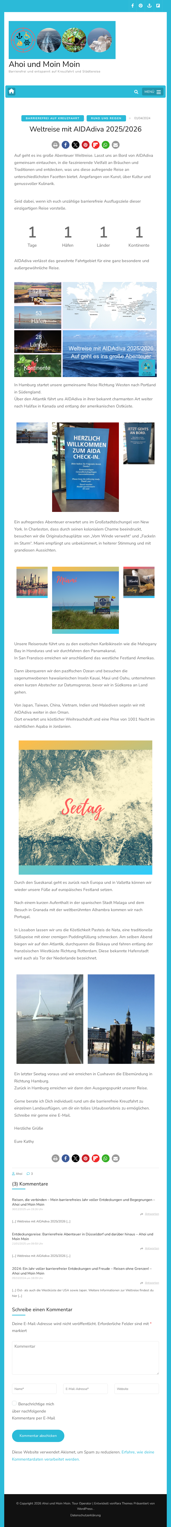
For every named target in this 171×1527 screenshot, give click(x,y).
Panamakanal (103, 650)
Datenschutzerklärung (85, 1515)
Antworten (152, 1214)
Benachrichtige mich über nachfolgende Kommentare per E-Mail (33, 1411)
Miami (39, 543)
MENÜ (149, 91)
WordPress (85, 1509)
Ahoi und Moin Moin (44, 64)
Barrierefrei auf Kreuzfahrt (52, 118)
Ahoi (19, 1174)
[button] (55, 145)
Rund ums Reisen (106, 118)
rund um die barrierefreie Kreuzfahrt (106, 1101)
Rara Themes (124, 1503)
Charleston (38, 529)
